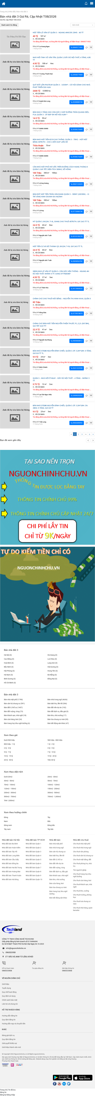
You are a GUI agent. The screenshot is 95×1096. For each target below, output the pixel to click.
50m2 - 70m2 (53, 781)
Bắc (49, 821)
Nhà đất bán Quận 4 (33, 856)
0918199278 (77, 236)
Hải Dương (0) (53, 667)
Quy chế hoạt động (9, 992)
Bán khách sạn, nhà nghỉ (58, 875)
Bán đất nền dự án (56, 864)
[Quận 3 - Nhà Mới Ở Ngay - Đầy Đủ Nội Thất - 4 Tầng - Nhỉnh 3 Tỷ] (15, 388)
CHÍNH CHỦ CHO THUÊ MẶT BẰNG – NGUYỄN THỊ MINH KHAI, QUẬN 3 (62, 298)
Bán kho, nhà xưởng (57, 879)
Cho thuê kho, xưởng (81, 891)
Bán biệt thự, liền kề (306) (57, 703)
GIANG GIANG (43, 128)
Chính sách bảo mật (9, 1000)
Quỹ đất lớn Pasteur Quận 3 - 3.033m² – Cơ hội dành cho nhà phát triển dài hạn (61, 86)
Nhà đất (12, 12)
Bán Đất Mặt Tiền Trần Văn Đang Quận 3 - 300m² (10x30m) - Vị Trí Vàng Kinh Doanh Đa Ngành (61, 195)
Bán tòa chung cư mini (58, 887)
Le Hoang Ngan (44, 46)
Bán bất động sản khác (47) (58, 723)
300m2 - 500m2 (54, 793)
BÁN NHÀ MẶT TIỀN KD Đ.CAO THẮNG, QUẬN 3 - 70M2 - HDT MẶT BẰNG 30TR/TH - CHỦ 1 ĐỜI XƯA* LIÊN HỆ (60, 140)
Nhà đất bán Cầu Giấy (10, 860)
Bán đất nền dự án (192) (57, 707)
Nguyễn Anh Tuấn (45, 235)
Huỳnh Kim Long (44, 101)
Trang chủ (4, 12)
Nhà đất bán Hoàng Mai (11, 872)
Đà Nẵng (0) (52, 675)
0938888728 (77, 102)
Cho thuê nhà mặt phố (81, 844)
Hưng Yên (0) (53, 671)
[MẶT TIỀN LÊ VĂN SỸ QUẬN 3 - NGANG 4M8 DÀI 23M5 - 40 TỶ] (15, 41)
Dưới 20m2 (8, 777)
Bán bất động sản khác (58, 898)
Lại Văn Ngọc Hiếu (45, 394)
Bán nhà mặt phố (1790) (13, 700)
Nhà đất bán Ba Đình (10, 844)
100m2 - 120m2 (54, 785)
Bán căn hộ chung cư (57, 852)
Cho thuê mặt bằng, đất (82, 860)
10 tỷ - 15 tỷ (8, 756)
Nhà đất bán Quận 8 (33, 872)
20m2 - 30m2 (53, 777)
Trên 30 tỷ (51, 760)
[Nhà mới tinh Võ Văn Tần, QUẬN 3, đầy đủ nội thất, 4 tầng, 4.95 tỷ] (15, 67)
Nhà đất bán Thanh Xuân (11, 875)
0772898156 (77, 211)
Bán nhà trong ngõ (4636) (57, 700)
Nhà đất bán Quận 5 (33, 860)
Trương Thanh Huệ (46, 74)
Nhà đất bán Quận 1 (33, 844)
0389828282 (77, 395)
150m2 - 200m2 (54, 789)
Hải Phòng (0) (9, 671)
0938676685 (77, 129)
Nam (6, 821)
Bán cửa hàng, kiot (56, 883)
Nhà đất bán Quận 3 (33, 852)
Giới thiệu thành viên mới (11, 1047)
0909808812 (77, 341)
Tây (49, 817)
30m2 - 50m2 (9, 781)
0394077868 (77, 75)
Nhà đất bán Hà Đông (10, 879)
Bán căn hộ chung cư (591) (14, 703)
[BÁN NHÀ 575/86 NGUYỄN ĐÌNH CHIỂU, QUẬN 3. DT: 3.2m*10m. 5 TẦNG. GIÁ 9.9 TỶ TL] (15, 361)
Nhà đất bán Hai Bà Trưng (12, 868)
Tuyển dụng (6, 988)
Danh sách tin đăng (9, 25)
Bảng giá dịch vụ (8, 1035)
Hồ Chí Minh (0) (10, 683)
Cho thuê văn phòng (81, 852)
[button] (93, 440)
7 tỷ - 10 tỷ (51, 752)
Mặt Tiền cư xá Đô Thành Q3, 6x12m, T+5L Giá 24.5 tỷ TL (58, 246)
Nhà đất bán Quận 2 (33, 848)
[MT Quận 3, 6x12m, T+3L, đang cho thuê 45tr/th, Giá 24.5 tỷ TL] (15, 230)
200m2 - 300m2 (10, 793)
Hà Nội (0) (8, 655)
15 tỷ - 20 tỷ (52, 756)
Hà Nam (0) (8, 675)
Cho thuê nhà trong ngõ (82, 848)
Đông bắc (51, 825)
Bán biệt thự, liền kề (56, 856)
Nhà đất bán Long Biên (11, 856)
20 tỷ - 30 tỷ (8, 760)
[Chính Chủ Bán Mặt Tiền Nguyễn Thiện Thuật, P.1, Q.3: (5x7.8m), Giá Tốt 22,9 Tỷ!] (15, 333)
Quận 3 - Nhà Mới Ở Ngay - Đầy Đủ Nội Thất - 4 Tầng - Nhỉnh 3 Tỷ (61, 379)
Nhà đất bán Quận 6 (33, 864)
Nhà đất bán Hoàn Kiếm (11, 848)
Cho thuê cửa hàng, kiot (82, 880)
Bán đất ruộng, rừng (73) (13, 711)
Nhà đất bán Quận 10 (34, 879)
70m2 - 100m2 (9, 785)
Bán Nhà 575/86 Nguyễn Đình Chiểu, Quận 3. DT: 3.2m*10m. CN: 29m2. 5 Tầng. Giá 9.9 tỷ (60, 406)
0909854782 (77, 261)
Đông (6, 817)
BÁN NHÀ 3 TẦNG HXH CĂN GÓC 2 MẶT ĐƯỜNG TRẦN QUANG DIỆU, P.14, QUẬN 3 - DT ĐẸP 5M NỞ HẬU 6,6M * (61, 113)
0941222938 (77, 368)
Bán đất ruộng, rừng (57, 868)
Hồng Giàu (42, 312)
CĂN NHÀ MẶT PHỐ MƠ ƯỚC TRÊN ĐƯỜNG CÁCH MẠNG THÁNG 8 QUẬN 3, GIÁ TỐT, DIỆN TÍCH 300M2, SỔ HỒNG (60, 168)
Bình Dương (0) (10, 679)
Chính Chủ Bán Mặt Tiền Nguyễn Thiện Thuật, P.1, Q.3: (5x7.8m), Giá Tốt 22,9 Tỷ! (61, 324)
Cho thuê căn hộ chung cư (83, 856)
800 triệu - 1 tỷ (9, 744)
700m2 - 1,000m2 (54, 797)
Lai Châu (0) (52, 659)
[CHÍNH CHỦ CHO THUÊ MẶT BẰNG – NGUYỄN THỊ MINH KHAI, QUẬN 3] (15, 307)
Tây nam (7, 829)
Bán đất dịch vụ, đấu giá (58, 872)
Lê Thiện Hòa (43, 288)
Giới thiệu (5, 984)
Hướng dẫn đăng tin (9, 1016)
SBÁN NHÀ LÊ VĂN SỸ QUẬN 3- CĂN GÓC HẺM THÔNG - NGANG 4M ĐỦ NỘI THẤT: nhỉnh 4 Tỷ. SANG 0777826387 (61, 272)
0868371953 (77, 47)
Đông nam (8, 825)
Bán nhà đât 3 (22, 12)
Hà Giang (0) (52, 655)
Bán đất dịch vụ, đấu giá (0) (58, 711)
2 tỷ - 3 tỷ (7, 748)
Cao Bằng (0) (9, 659)
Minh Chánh (43, 367)
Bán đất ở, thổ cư (55, 860)
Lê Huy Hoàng (44, 183)
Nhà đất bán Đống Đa (10, 864)
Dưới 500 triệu (9, 740)
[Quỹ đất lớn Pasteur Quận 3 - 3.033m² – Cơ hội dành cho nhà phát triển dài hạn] (15, 95)
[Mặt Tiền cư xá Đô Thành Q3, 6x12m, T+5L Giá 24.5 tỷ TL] (15, 255)
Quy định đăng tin (8, 1020)
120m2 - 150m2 (10, 789)
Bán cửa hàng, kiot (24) (13, 719)
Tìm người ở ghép (79, 870)
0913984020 (77, 289)
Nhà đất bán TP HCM (35, 840)
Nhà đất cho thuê (80, 840)
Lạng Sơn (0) (52, 663)
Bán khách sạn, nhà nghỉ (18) (15, 715)
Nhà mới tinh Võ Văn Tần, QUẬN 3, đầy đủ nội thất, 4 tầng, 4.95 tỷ (62, 58)
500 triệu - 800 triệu (55, 740)
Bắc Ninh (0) (8, 667)
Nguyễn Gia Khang (45, 340)
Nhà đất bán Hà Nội (11, 840)
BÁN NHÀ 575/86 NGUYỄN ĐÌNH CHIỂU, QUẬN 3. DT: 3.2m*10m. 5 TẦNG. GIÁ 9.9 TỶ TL (62, 352)
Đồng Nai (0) (52, 679)
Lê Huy (41, 210)
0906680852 (77, 423)
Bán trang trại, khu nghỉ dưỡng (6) (17, 723)
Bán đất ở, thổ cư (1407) (13, 707)
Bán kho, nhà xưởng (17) (57, 715)
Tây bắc (50, 829)
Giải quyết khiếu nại (9, 1043)
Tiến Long (42, 422)
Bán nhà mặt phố (56, 844)
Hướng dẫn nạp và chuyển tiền (13, 1024)
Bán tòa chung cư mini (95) (58, 719)
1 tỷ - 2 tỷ (51, 744)
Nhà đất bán (54, 840)
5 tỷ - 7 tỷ (7, 752)
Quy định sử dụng (8, 996)
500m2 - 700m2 (10, 797)
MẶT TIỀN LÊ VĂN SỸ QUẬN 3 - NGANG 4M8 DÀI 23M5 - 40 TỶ (58, 32)
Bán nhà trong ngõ (56, 848)
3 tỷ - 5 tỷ (51, 748)
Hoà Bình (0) (9, 663)
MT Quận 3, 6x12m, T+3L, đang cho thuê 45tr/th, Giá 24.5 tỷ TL (61, 221)
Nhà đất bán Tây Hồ (9, 852)
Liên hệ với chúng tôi (10, 1004)
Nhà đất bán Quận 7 (33, 868)
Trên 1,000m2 (9, 800)
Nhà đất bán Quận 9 (33, 875)
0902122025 (77, 184)
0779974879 (77, 313)
